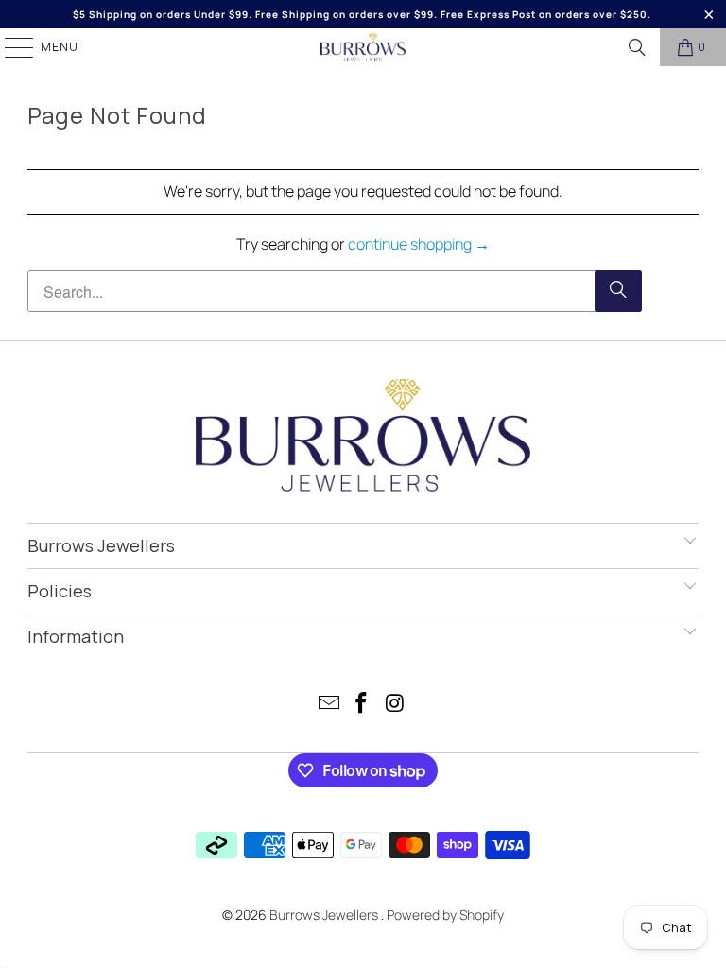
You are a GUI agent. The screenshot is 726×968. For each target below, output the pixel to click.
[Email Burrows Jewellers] (329, 704)
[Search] (637, 47)
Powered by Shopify (445, 915)
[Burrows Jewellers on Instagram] (395, 704)
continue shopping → (419, 243)
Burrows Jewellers (325, 915)
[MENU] (10, 47)
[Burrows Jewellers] (363, 47)
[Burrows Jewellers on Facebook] (362, 704)
